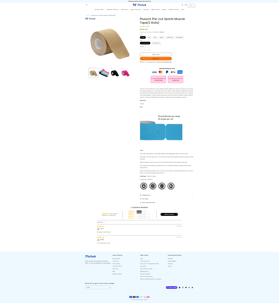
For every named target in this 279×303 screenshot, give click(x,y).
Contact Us (116, 261)
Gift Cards (115, 268)
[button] (86, 4)
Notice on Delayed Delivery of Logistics (150, 279)
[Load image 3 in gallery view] (115, 73)
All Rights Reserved (143, 299)
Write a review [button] (169, 214)
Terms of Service (117, 266)
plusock (137, 299)
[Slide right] (132, 72)
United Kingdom (172, 261)
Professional (156, 43)
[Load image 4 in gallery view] (125, 73)
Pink (149, 37)
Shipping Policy (144, 271)
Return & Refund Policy (146, 276)
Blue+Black (180, 37)
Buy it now (156, 58)
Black (161, 37)
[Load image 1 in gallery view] (93, 73)
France (170, 266)
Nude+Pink (170, 37)
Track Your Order (145, 261)
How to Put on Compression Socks (149, 263)
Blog (114, 271)
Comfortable (145, 43)
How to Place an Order (146, 268)
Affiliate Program (117, 274)
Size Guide (143, 266)
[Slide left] (86, 72)
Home (88, 15)
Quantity (142, 46)
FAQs (141, 258)
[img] (100, 226)
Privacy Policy (116, 263)
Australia (170, 258)
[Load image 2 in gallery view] (104, 73)
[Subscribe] (109, 287)
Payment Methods (145, 274)
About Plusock (116, 258)
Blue (155, 37)
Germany (170, 263)
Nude (142, 37)
